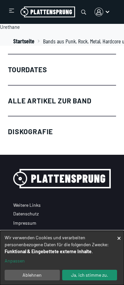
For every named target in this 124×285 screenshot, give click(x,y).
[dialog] (62, 258)
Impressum (24, 223)
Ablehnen (32, 275)
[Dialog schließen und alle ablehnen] (119, 235)
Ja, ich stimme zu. (89, 275)
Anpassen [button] (15, 260)
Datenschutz (26, 213)
